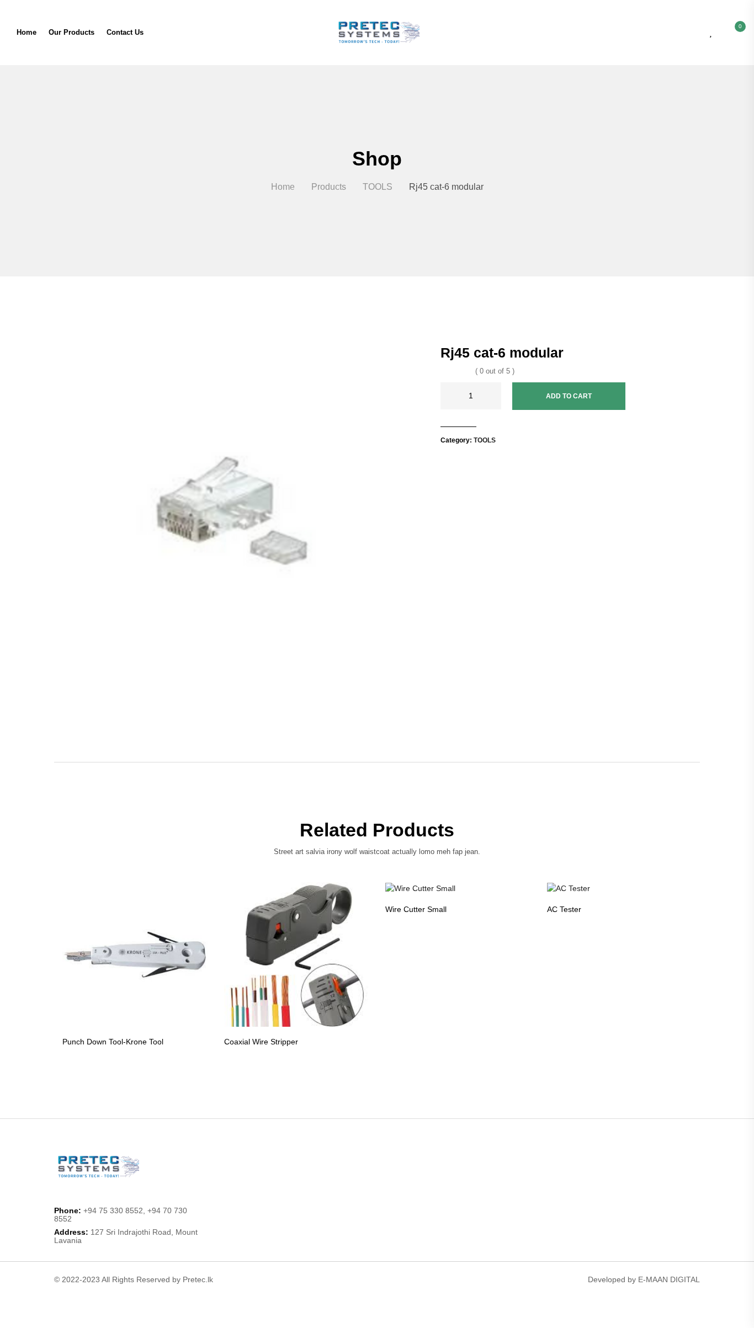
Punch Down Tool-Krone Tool (112, 1041)
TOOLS (485, 440)
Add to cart (569, 396)
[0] (734, 32)
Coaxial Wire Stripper (261, 1041)
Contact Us (125, 32)
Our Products (71, 32)
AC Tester (564, 909)
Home (26, 32)
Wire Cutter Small (416, 909)
